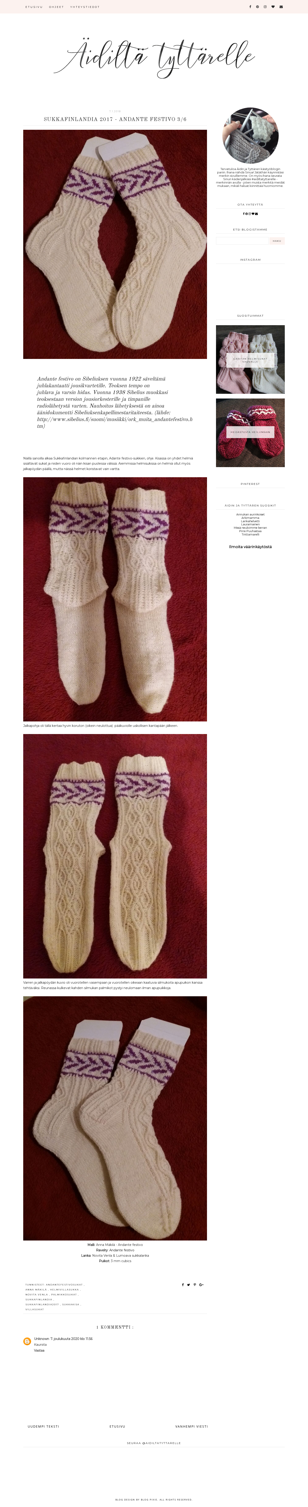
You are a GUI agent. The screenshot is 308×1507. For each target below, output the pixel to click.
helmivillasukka (65, 1289)
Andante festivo (121, 1250)
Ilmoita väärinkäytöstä (250, 546)
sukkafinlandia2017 (42, 1304)
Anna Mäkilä (36, 1289)
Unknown (41, 1339)
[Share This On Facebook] (183, 1285)
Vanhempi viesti (191, 1426)
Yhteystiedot (85, 7)
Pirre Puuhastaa (250, 531)
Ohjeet (56, 7)
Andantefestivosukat (65, 1284)
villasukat (34, 1309)
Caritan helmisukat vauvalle (250, 360)
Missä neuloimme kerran (250, 527)
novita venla (37, 1294)
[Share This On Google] (202, 1285)
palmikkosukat (64, 1294)
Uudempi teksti (43, 1426)
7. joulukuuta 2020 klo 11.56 (71, 1339)
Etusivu (34, 7)
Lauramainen (250, 524)
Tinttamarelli (250, 534)
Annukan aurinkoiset (250, 514)
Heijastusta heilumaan (250, 432)
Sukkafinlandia (39, 1299)
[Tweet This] (189, 1285)
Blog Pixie (149, 1499)
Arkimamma (250, 518)
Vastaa (39, 1350)
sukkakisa (71, 1304)
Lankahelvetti (250, 521)
